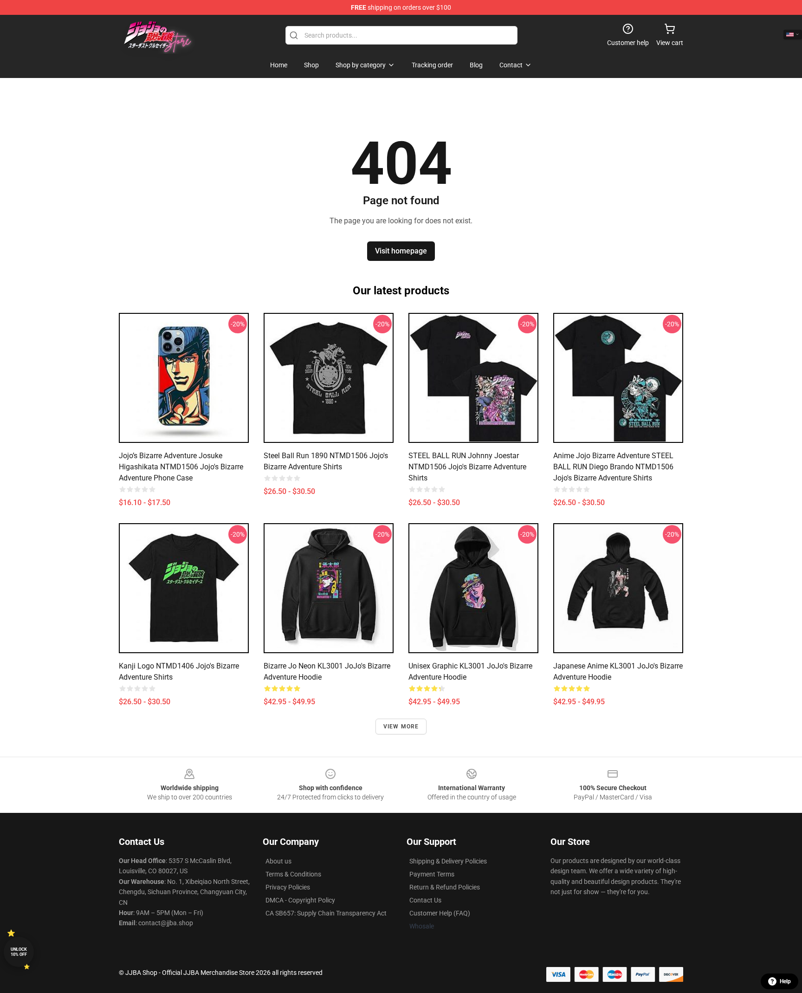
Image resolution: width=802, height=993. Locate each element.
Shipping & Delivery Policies (448, 861)
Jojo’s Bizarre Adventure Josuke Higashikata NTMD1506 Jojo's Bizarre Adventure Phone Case (181, 466)
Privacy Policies (287, 887)
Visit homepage (401, 251)
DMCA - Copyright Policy (300, 900)
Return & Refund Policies (444, 887)
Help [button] (785, 981)
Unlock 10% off (19, 952)
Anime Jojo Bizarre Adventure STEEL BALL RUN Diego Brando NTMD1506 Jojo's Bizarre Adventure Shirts (613, 466)
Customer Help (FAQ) (439, 913)
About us (278, 861)
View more (401, 726)
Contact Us (425, 900)
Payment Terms (431, 874)
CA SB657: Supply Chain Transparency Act (326, 913)
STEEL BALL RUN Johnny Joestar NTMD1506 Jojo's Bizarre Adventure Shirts (467, 466)
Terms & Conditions (293, 874)
